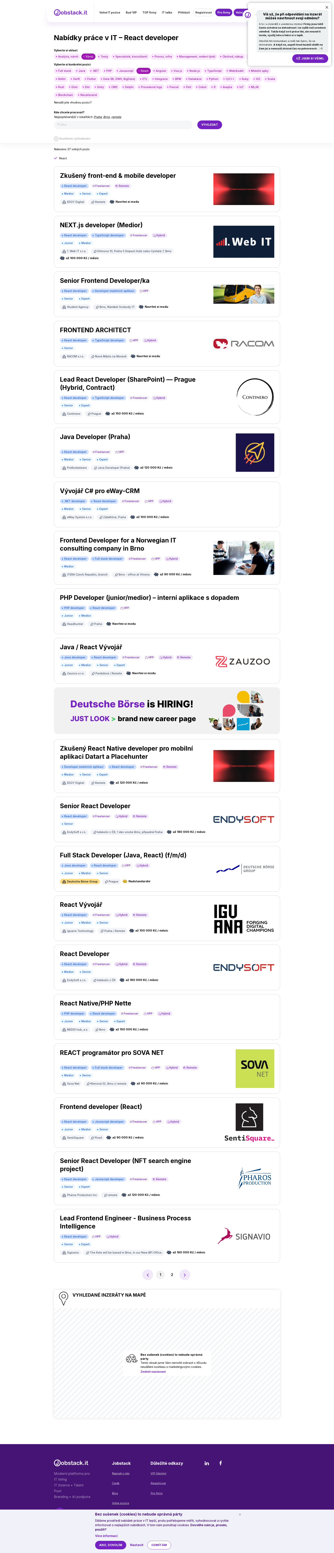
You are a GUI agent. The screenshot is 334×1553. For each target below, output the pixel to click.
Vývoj (89, 56)
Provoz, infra (163, 56)
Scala (271, 79)
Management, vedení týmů (197, 56)
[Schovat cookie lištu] (240, 1514)
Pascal (174, 87)
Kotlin (62, 79)
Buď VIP (131, 12)
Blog (115, 1493)
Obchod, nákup (232, 56)
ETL (144, 79)
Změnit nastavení (153, 1371)
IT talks (167, 12)
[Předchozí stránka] (147, 1274)
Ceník (115, 1483)
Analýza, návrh (68, 56)
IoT (241, 87)
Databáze (195, 79)
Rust (61, 87)
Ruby (245, 79)
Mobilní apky (259, 70)
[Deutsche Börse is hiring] (167, 710)
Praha (98, 117)
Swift (76, 79)
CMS (114, 87)
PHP (109, 70)
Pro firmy (223, 12)
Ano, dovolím (110, 1545)
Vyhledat (209, 124)
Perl (188, 87)
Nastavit (136, 1545)
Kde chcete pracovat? (69, 112)
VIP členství (158, 1473)
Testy (104, 56)
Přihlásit (184, 12)
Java (81, 70)
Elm (87, 87)
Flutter (91, 79)
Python (213, 79)
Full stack (64, 70)
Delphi (129, 87)
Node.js (194, 70)
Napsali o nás (121, 1473)
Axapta (227, 87)
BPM (178, 79)
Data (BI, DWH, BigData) (119, 79)
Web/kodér (236, 70)
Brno (106, 117)
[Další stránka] (184, 1274)
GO (258, 79)
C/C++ (230, 79)
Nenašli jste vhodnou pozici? (73, 102)
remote (116, 117)
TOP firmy (149, 12)
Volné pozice (120, 1503)
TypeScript (214, 70)
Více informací (106, 1536)
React (144, 70)
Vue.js (178, 70)
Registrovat (203, 12)
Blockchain (65, 95)
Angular (161, 70)
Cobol (202, 87)
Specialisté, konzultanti (131, 56)
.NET (96, 70)
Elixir (75, 87)
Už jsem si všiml (310, 58)
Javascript (126, 70)
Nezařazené (88, 95)
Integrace (161, 79)
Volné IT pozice (109, 12)
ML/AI (255, 87)
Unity (100, 87)
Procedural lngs (151, 87)
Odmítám (159, 1545)
